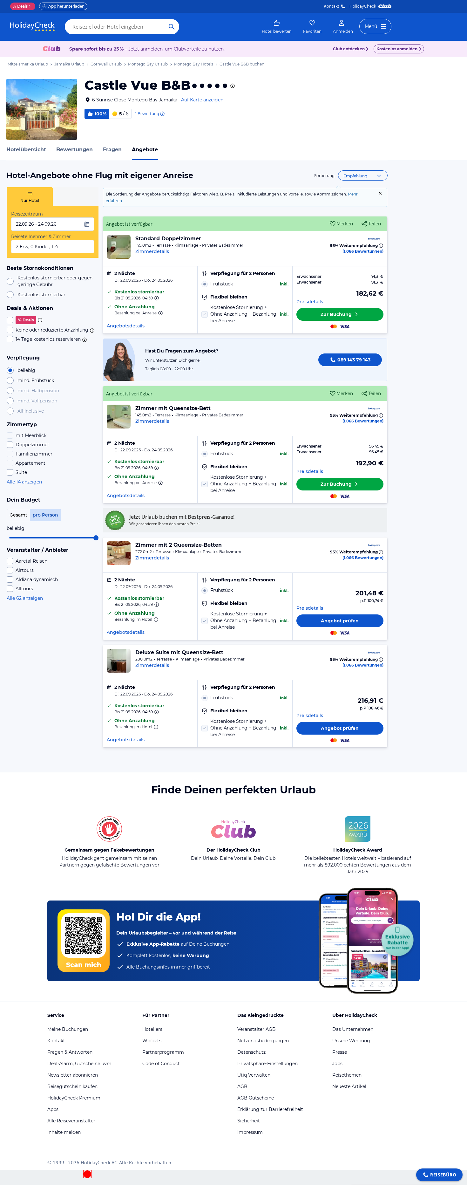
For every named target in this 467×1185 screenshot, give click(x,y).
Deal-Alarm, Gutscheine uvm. (79, 1063)
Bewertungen (74, 150)
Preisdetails (309, 302)
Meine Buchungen (67, 1029)
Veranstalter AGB (256, 1029)
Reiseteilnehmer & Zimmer (41, 236)
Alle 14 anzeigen (24, 482)
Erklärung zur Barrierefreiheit (270, 1109)
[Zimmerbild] (119, 247)
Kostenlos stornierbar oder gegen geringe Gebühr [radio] (54, 281)
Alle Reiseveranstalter (71, 1121)
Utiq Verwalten (253, 1075)
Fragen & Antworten (69, 1052)
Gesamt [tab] (18, 515)
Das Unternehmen (352, 1029)
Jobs (337, 1063)
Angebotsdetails (126, 326)
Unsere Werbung (351, 1041)
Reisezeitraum (27, 214)
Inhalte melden (64, 1132)
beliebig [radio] (26, 370)
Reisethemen (347, 1075)
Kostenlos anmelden (396, 48)
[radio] (244, 284)
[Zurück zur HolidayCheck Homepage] (32, 26)
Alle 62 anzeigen (25, 598)
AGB (242, 1086)
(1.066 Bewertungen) (362, 251)
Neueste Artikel (349, 1086)
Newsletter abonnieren (72, 1075)
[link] (277, 27)
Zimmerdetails (152, 251)
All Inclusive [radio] (30, 411)
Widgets (151, 1041)
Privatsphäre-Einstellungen (267, 1063)
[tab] (30, 196)
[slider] (95, 537)
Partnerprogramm (163, 1052)
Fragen (112, 150)
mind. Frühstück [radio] (35, 380)
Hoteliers (152, 1029)
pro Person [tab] (45, 515)
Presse (339, 1052)
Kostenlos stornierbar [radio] (41, 295)
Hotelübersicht (26, 150)
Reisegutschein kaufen (72, 1086)
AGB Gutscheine (255, 1098)
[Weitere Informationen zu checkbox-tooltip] (39, 320)
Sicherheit (248, 1121)
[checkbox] (52, 320)
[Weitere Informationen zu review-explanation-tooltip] (162, 113)
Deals (20, 6)
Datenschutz (251, 1052)
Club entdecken (349, 48)
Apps (52, 1109)
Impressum (250, 1132)
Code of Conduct (161, 1063)
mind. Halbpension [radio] (38, 391)
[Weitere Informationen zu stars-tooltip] (232, 85)
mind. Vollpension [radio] (37, 401)
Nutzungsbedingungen (263, 1041)
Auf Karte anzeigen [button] (202, 100)
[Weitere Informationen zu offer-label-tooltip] (156, 298)
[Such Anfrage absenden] (171, 26)
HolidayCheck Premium (73, 1098)
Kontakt (331, 6)
